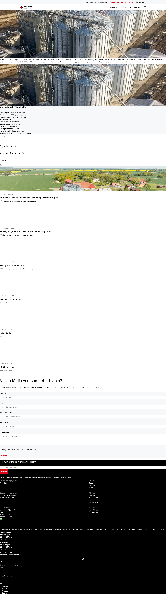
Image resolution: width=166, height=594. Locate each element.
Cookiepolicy (5, 573)
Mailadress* (4, 422)
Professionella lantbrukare (9, 495)
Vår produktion (94, 498)
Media (91, 488)
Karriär (91, 500)
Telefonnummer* (6, 413)
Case (91, 483)
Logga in (3, 581)
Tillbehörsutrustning (7, 517)
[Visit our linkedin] (83, 564)
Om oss (123, 7)
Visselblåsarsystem (7, 576)
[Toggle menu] (145, 7)
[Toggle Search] (140, 2)
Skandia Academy (95, 502)
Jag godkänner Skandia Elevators (20, 449)
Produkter (113, 7)
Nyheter (92, 485)
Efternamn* (4, 403)
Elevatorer (3, 512)
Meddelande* (5, 432)
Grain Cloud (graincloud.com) (11, 510)
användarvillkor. (32, 450)
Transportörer (5, 514)
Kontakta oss (135, 7)
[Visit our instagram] (83, 561)
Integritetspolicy (6, 569)
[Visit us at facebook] (83, 559)
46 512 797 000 (7, 552)
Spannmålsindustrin (7, 498)
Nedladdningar (5, 578)
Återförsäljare (94, 512)
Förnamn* (3, 393)
